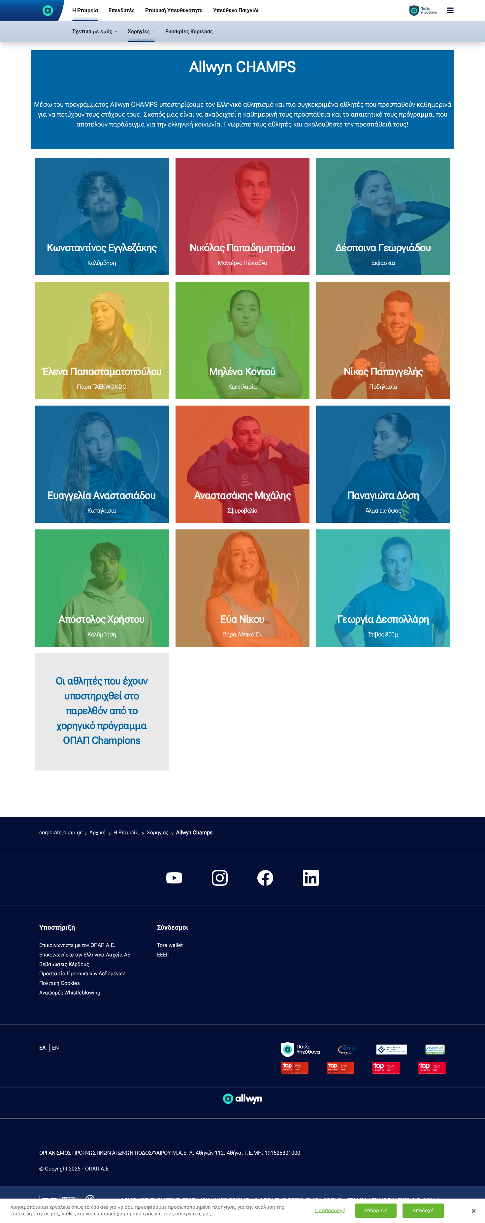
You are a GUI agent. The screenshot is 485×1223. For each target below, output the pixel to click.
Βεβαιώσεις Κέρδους (64, 964)
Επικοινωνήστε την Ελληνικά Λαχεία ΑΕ (84, 955)
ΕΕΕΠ (163, 955)
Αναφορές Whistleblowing (69, 992)
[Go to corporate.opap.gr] (47, 10)
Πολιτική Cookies (59, 983)
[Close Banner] (474, 1211)
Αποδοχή (423, 1210)
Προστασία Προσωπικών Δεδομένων (82, 973)
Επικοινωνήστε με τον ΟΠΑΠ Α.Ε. (77, 945)
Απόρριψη (376, 1210)
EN (55, 1048)
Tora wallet (170, 945)
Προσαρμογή (330, 1210)
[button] (94, 32)
